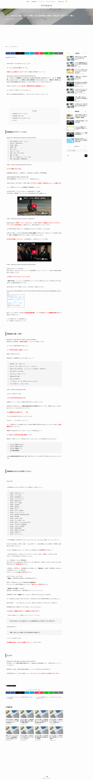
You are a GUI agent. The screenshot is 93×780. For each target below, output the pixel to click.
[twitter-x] (45, 776)
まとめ (15, 120)
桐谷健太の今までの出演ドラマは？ (22, 118)
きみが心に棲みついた (11, 685)
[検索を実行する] (86, 155)
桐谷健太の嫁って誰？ (18, 115)
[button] (10, 53)
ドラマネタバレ (46, 5)
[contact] (47, 776)
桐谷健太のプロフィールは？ (20, 113)
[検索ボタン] (66, 1)
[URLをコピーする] (58, 53)
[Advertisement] (46, 35)
